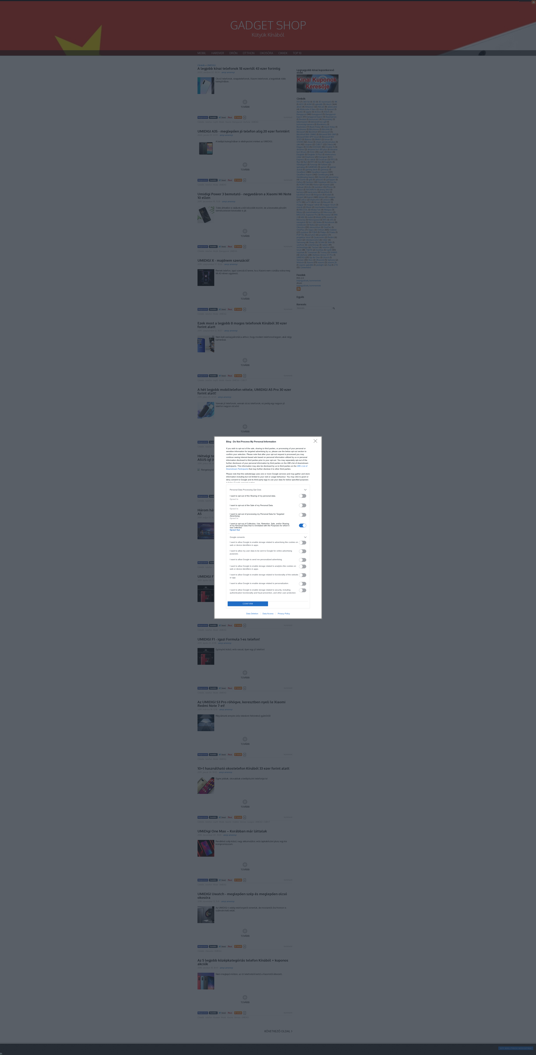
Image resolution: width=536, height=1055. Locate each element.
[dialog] (268, 527)
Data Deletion (252, 613)
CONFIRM (248, 604)
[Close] (316, 442)
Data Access (268, 613)
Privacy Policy (284, 613)
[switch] (302, 496)
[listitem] (268, 489)
